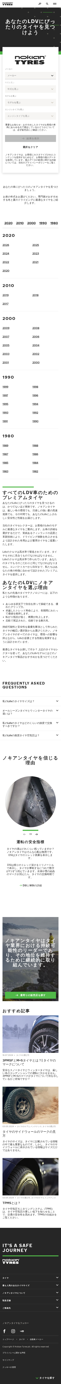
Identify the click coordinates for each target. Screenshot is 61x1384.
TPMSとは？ (12, 1203)
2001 (6, 362)
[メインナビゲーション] (54, 4)
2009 (6, 328)
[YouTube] (22, 1331)
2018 (35, 295)
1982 (35, 471)
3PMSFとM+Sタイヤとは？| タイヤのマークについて (29, 1062)
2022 (6, 262)
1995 (5, 404)
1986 (35, 454)
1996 (35, 395)
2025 (35, 245)
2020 (8, 223)
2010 (20, 223)
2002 (35, 353)
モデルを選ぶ (10, 96)
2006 (35, 336)
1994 (35, 404)
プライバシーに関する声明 (14, 1353)
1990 (43, 223)
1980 (54, 223)
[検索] (47, 4)
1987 (5, 454)
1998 (35, 386)
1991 (5, 421)
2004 (35, 345)
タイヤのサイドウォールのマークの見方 (29, 1133)
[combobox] (30, 75)
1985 (5, 462)
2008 (35, 328)
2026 (6, 245)
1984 (35, 462)
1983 (5, 471)
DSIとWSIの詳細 (32, 885)
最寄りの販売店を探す (33, 995)
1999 (5, 386)
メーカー (9, 69)
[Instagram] (13, 1331)
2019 (6, 295)
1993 (5, 412)
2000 (31, 223)
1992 (35, 412)
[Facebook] (4, 1331)
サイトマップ (8, 1360)
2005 (6, 345)
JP (39, 3)
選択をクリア (30, 147)
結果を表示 (33, 138)
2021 (35, 262)
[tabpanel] (30, 118)
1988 (35, 445)
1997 (5, 395)
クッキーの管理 (9, 1367)
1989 (5, 445)
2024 (6, 253)
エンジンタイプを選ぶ (14, 109)
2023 (35, 253)
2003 (6, 353)
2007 (6, 336)
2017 (5, 303)
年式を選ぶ (9, 82)
